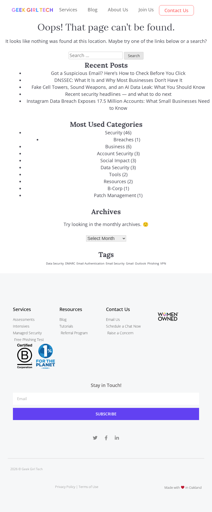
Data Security (115, 167)
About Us (118, 9)
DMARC (70, 263)
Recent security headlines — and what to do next (118, 94)
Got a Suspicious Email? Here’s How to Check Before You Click (118, 73)
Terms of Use (88, 486)
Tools (115, 174)
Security (113, 132)
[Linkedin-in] (117, 438)
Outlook (140, 263)
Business (115, 146)
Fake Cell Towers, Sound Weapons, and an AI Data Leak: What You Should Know (118, 87)
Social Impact (115, 160)
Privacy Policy (65, 486)
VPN (163, 263)
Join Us (146, 9)
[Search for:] (96, 55)
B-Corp (115, 188)
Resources (115, 181)
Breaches (123, 139)
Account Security (115, 153)
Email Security (115, 263)
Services (68, 9)
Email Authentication (90, 263)
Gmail (130, 263)
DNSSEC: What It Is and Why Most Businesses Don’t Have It (118, 80)
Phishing (153, 263)
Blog (92, 9)
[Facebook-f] (106, 438)
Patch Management (115, 195)
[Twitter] (95, 438)
